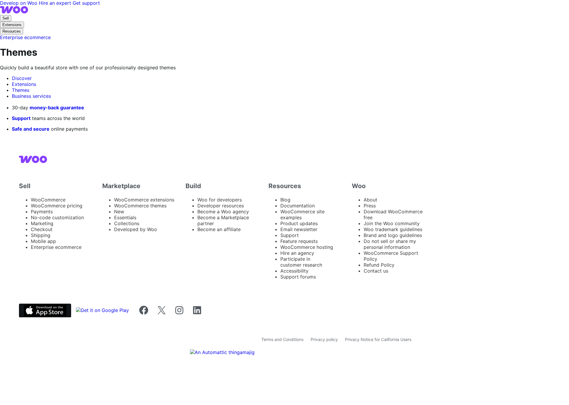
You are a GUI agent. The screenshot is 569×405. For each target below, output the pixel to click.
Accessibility (294, 271)
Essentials (125, 217)
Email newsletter (298, 229)
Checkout (41, 229)
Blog (285, 200)
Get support (86, 3)
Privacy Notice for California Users (378, 339)
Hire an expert (56, 3)
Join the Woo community (392, 223)
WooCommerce (48, 200)
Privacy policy (324, 339)
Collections (126, 223)
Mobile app (43, 241)
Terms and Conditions (282, 339)
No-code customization (57, 217)
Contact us (376, 271)
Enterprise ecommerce (56, 247)
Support (21, 118)
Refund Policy (379, 265)
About (370, 200)
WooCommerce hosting (306, 247)
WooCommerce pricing (56, 206)
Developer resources (220, 206)
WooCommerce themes (140, 206)
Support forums (298, 277)
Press (370, 206)
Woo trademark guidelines (393, 229)
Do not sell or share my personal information (390, 244)
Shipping (40, 235)
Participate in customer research (301, 262)
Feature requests (299, 241)
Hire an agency (297, 253)
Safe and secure (30, 129)
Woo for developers (219, 200)
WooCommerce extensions (144, 200)
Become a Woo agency (223, 211)
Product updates (299, 223)
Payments (42, 211)
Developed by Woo (135, 229)
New (119, 211)
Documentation (297, 206)
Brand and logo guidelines (393, 235)
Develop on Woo (19, 3)
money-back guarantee (57, 108)
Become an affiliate (219, 229)
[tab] (22, 78)
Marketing (42, 223)
